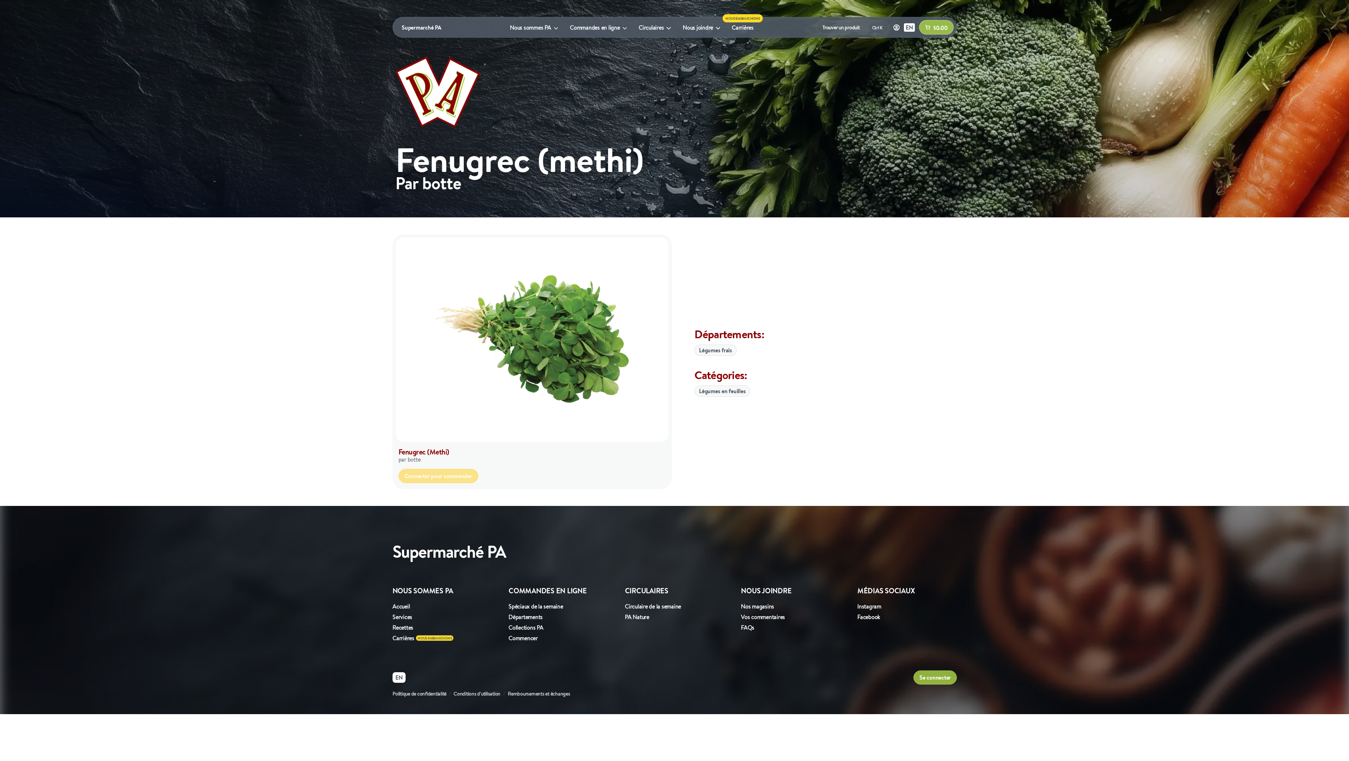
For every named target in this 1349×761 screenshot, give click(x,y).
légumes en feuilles (722, 391)
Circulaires (651, 27)
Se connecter (935, 677)
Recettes (403, 627)
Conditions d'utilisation (477, 693)
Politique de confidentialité (419, 693)
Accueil (401, 606)
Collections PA (526, 627)
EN (909, 27)
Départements (526, 617)
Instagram (869, 606)
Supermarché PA (422, 27)
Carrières (743, 27)
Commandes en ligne (595, 27)
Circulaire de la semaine (653, 606)
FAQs (747, 627)
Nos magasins (757, 606)
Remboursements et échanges (539, 693)
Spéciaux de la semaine (536, 606)
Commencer (523, 638)
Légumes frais (715, 350)
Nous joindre (698, 27)
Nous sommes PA (530, 27)
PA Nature (637, 617)
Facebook (868, 617)
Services (402, 617)
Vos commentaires (763, 617)
